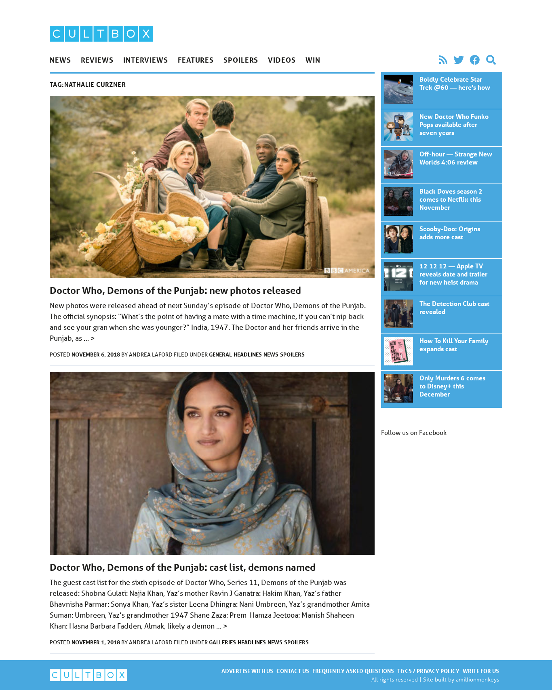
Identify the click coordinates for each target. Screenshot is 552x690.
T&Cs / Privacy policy (428, 671)
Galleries (222, 642)
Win (312, 59)
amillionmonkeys (477, 679)
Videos (281, 59)
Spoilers (240, 59)
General (220, 354)
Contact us (292, 671)
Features (196, 59)
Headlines (248, 354)
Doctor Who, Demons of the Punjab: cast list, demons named (183, 567)
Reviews (97, 59)
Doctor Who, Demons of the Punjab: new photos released (175, 290)
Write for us (481, 671)
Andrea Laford (151, 354)
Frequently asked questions (353, 671)
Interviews (145, 59)
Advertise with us (247, 671)
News (60, 59)
